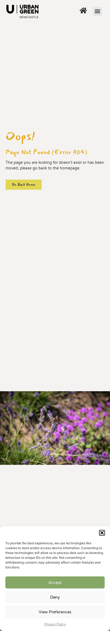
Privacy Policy (55, 624)
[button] (102, 532)
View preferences (55, 612)
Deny (55, 597)
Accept (55, 582)
